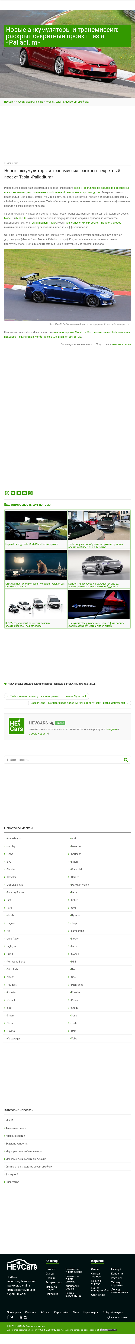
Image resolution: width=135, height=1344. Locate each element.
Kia (8, 930)
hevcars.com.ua (121, 344)
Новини (50, 1278)
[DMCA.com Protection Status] (108, 1330)
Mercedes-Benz (16, 961)
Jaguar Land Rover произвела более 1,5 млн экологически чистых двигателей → (79, 702)
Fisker (74, 900)
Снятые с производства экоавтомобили (29, 1166)
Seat (9, 1007)
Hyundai (75, 915)
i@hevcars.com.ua (117, 1317)
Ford (9, 907)
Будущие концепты (17, 1143)
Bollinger (76, 853)
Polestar (11, 992)
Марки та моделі (51, 1288)
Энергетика (12, 1182)
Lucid (10, 954)
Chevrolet (76, 869)
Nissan (10, 977)
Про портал (14, 1312)
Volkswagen (14, 1038)
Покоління (52, 1294)
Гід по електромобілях (101, 1289)
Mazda (75, 954)
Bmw (10, 853)
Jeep (74, 923)
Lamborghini (78, 930)
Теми (76, 1312)
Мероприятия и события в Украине (26, 1159)
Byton (74, 861)
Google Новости (38, 733)
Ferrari (74, 892)
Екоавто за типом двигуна (72, 1279)
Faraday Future (15, 892)
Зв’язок (45, 1312)
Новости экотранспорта (29, 101)
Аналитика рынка (16, 1128)
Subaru (11, 1023)
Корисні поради (96, 1282)
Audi (73, 838)
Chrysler (11, 877)
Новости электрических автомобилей (67, 101)
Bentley (11, 846)
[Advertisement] (67, 135)
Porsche (75, 992)
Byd (9, 861)
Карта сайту (61, 1312)
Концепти (117, 1273)
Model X (21, 218)
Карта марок (91, 1312)
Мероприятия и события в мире (24, 1151)
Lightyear (12, 946)
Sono (74, 1015)
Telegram (111, 729)
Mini (73, 961)
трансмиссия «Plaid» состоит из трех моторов (93, 222)
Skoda (74, 1007)
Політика (30, 1312)
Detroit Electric (15, 884)
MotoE (9, 1120)
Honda (10, 915)
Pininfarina (77, 984)
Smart (10, 1015)
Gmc (73, 907)
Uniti (73, 1031)
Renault (11, 1000)
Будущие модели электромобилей (34, 684)
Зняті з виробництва (73, 1294)
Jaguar (11, 923)
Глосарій (116, 1269)
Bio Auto (76, 846)
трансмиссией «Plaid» (43, 222)
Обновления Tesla (63, 684)
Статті (95, 1269)
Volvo (74, 1038)
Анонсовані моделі (72, 1287)
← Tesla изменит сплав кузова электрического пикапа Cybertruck (46, 696)
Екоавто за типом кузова (74, 1270)
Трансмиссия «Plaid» (85, 684)
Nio (73, 969)
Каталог (51, 1269)
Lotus (74, 946)
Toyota (11, 1031)
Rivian (74, 1000)
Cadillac (11, 869)
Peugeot (12, 984)
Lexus (74, 938)
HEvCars (9, 101)
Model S (9, 218)
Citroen (75, 877)
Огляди (50, 1273)
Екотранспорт (54, 1282)
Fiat (9, 900)
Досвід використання (119, 1291)
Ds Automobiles (80, 884)
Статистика (98, 1294)
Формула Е (12, 1174)
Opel (73, 977)
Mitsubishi (12, 969)
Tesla (11, 684)
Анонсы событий (15, 1135)
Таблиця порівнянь (117, 1284)
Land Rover (13, 938)
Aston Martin (14, 838)
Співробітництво (113, 1312)
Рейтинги (116, 1278)
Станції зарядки (96, 1275)
